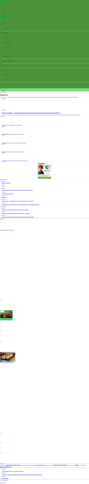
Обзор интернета (7, 79)
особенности (68, 465)
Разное (3, 70)
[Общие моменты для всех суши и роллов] (7, 361)
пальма (71, 465)
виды (45, 465)
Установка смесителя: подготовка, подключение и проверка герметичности (15, 160)
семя (1, 466)
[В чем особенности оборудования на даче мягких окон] (6, 229)
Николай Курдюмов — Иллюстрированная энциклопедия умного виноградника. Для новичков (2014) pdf (31, 113)
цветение (7, 466)
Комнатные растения (7, 51)
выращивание (48, 465)
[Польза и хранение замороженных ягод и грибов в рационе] (7, 124)
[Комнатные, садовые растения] (5, 2)
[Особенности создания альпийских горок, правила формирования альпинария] (6, 330)
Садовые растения (7, 56)
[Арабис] (6, 452)
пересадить (73, 465)
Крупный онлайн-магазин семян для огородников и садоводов (12, 134)
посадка (79, 465)
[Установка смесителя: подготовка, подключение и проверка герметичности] (7, 159)
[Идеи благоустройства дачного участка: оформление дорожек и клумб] (7, 142)
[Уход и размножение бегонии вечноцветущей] (6, 442)
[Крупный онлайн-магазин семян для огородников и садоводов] (7, 133)
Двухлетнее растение (7, 42)
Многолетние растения (8, 37)
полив (76, 465)
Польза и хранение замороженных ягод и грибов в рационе (12, 125)
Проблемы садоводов (31, 465)
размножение (83, 465)
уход (3, 466)
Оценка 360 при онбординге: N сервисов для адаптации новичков (13, 151)
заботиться (51, 465)
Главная (1, 92)
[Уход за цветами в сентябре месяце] (6, 351)
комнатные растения (59, 465)
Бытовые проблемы (6, 65)
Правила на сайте (7, 28)
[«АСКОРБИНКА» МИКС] (7, 309)
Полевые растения (23, 465)
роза (85, 465)
